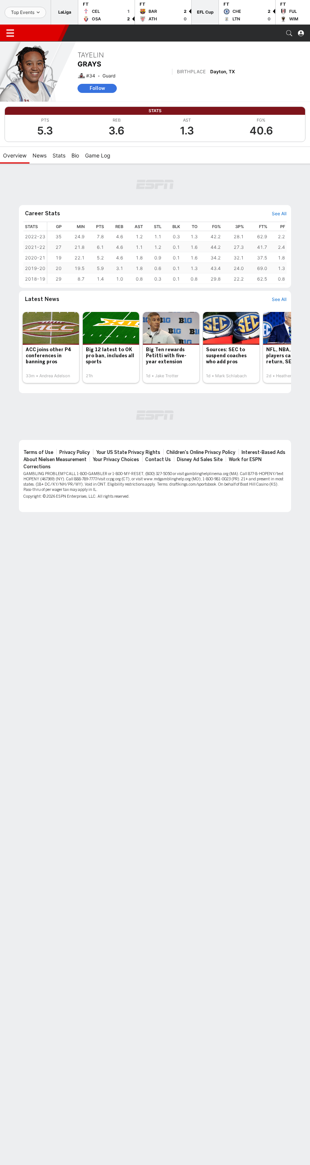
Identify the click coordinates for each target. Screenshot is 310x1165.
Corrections (37, 466)
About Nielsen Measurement (55, 459)
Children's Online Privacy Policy (201, 452)
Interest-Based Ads (263, 452)
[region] (167, 253)
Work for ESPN (245, 459)
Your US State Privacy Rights (128, 452)
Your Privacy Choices (116, 459)
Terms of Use (38, 452)
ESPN (40, 33)
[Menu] (10, 33)
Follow (97, 88)
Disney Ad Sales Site (200, 459)
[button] (289, 33)
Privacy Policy (74, 452)
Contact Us (158, 459)
